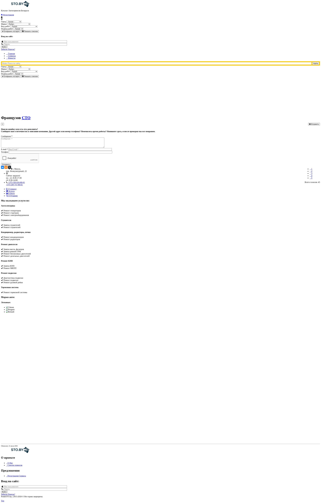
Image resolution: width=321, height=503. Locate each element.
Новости (11, 58)
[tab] (11, 189)
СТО (26, 117)
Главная (11, 54)
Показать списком (31, 31)
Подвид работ (7, 29)
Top (2, 501)
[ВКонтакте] (2, 167)
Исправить (314, 124)
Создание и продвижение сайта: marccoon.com (303, 499)
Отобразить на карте (11, 31)
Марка (4, 24)
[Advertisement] (76, 95)
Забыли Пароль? (8, 49)
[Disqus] (160, 346)
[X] (9, 167)
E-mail (4, 149)
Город (3, 22)
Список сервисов (15, 465)
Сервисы (12, 56)
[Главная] (15, 6)
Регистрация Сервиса (17, 476)
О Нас (10, 463)
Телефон (5, 152)
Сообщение (6, 136)
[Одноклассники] (6, 167)
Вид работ (5, 26)
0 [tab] (11, 193)
